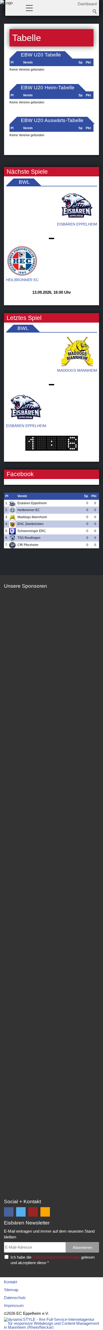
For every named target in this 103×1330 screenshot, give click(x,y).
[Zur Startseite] (6, 9)
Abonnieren (82, 1247)
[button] (29, 7)
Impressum (14, 1305)
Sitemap (11, 1289)
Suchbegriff (95, 11)
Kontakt (10, 1282)
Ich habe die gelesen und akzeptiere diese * (53, 1260)
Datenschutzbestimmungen (56, 1257)
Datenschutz (15, 1297)
